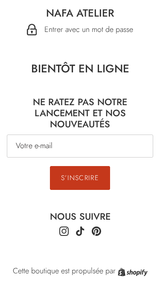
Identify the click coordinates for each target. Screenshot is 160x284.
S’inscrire (80, 178)
